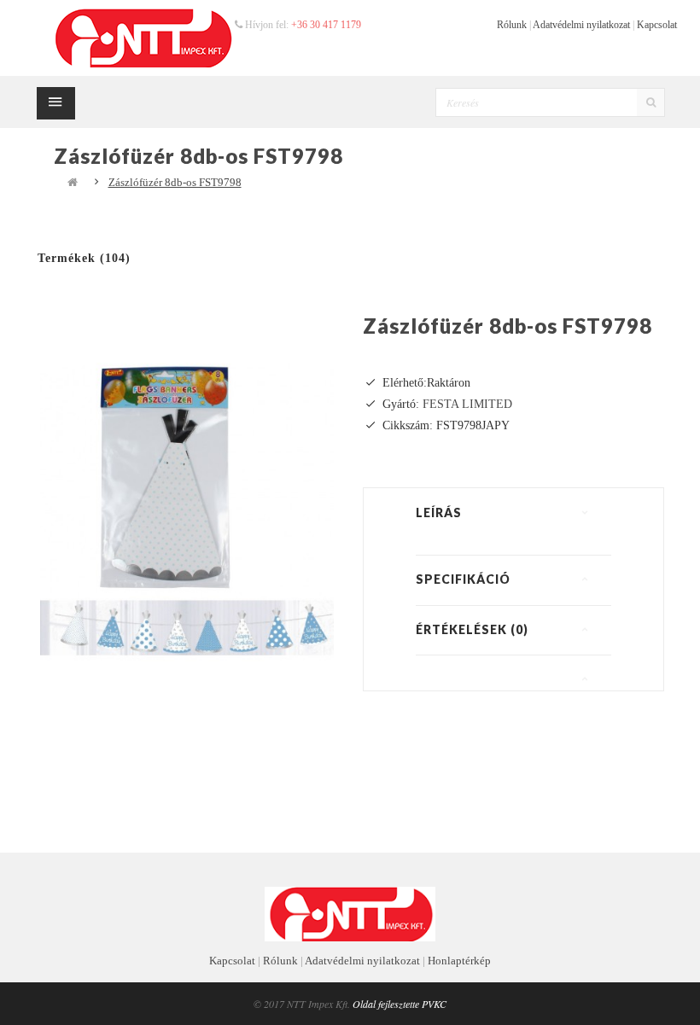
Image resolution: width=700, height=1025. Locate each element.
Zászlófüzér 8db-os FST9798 (175, 182)
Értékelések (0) (472, 629)
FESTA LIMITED (467, 404)
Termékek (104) (84, 258)
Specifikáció (463, 579)
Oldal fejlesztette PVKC (399, 1003)
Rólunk (512, 25)
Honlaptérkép (459, 960)
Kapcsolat (657, 25)
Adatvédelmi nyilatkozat (581, 25)
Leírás (439, 512)
